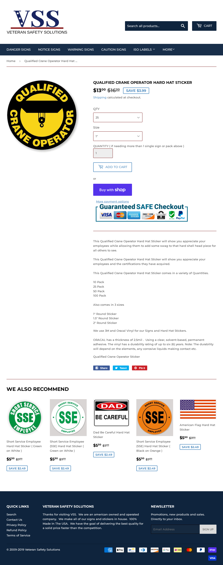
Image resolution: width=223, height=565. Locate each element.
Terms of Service (18, 535)
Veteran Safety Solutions (42, 549)
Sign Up (208, 529)
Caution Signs (113, 50)
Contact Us (14, 519)
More (167, 50)
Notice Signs (49, 50)
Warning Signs (81, 50)
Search (11, 514)
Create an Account (204, 15)
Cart (207, 26)
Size (96, 127)
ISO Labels (143, 50)
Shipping (99, 97)
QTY (96, 109)
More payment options (112, 201)
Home (11, 61)
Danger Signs (19, 50)
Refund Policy (17, 530)
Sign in (182, 15)
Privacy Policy (16, 525)
